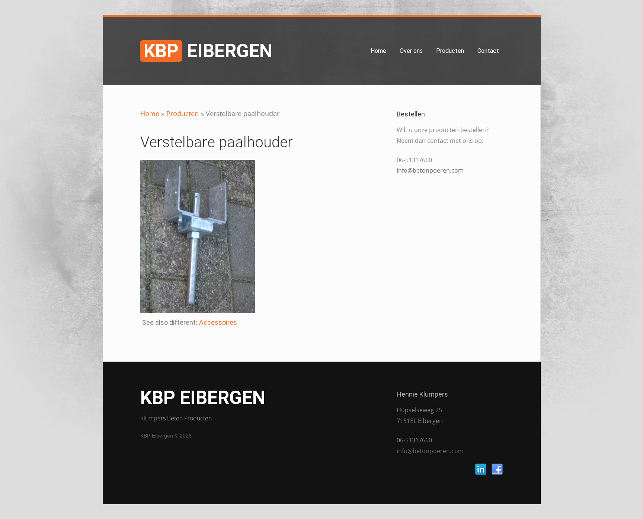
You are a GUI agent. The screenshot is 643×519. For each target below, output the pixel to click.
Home (378, 50)
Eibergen (208, 51)
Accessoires (218, 322)
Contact (488, 50)
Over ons (411, 50)
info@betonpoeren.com (430, 170)
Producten (450, 50)
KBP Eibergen (202, 398)
